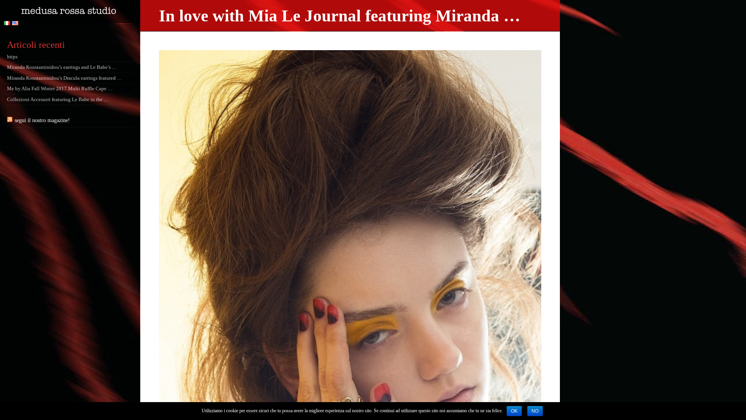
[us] (16, 23)
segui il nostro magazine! (42, 120)
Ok (514, 411)
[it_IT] (8, 23)
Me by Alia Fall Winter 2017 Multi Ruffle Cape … (60, 88)
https (12, 57)
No (535, 411)
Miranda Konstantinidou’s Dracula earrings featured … (64, 78)
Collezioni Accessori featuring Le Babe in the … (58, 99)
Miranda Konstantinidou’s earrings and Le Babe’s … (62, 67)
